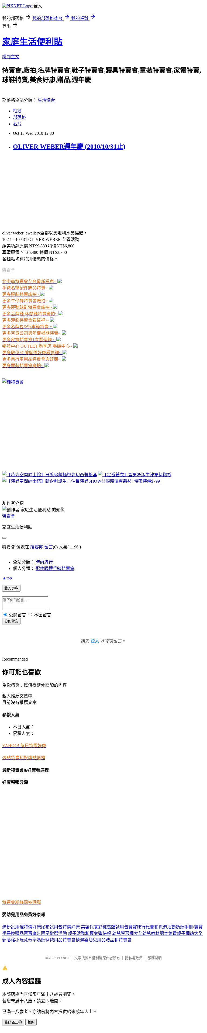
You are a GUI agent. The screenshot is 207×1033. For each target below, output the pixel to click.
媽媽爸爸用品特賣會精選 (60, 940)
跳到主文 (10, 56)
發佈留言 (11, 621)
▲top (7, 578)
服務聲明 (155, 958)
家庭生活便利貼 (32, 42)
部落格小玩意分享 (19, 940)
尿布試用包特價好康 (60, 927)
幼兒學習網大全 (127, 933)
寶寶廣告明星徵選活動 (45, 933)
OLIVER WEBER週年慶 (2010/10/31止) (69, 146)
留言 (48, 547)
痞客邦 (36, 547)
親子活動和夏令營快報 (89, 933)
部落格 (19, 117)
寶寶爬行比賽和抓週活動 (152, 927)
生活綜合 (46, 100)
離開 (30, 1022)
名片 (17, 124)
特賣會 (8, 516)
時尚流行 (44, 562)
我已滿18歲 (13, 1022)
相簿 (17, 111)
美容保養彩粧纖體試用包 (104, 927)
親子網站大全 (190, 933)
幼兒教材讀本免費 (159, 933)
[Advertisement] (36, 189)
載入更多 (11, 588)
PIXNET (63, 958)
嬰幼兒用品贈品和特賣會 (108, 940)
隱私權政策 (134, 958)
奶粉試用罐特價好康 (21, 927)
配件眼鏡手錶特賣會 (55, 568)
